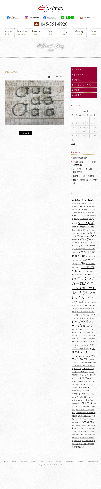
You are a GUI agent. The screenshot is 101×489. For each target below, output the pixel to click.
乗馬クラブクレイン (83, 409)
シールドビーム (77, 318)
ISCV (76, 219)
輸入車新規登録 (87, 441)
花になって (84, 437)
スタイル (77, 80)
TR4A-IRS (76, 233)
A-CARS (84, 206)
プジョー (77, 369)
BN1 (78, 209)
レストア (86, 403)
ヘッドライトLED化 (80, 372)
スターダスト (81, 329)
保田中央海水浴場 (82, 413)
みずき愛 (82, 242)
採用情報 (80, 461)
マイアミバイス (79, 381)
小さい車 (87, 422)
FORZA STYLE (78, 215)
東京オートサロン (79, 428)
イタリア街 (78, 248)
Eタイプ (91, 212)
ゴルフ (83, 308)
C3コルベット (77, 212)
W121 (82, 236)
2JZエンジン (82, 199)
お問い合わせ (70, 461)
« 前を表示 (25, 133)
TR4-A (92, 230)
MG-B (86, 223)
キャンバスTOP (83, 274)
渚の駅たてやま (84, 431)
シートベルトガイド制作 (86, 315)
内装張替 (88, 416)
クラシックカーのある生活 (84, 288)
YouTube (84, 239)
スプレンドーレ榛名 (85, 332)
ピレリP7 (91, 359)
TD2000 (79, 230)
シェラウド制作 (83, 311)
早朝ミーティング (88, 425)
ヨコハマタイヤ (80, 400)
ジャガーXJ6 (89, 318)
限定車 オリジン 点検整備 (83, 176)
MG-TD (75, 227)
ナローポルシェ (83, 345)
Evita (50, 8)
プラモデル (88, 369)
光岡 (80, 416)
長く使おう (85, 444)
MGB (87, 227)
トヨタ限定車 (82, 341)
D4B (85, 212)
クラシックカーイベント (83, 85)
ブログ (76, 90)
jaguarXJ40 (84, 219)
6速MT (85, 203)
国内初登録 (76, 422)
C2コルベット (88, 209)
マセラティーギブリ (83, 384)
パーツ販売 (23, 461)
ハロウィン (86, 356)
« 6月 (73, 144)
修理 (42, 461)
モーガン (81, 397)
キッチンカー (84, 271)
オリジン (89, 256)
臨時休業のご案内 (80, 158)
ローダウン (87, 406)
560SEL (77, 206)
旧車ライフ (78, 75)
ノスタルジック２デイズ (83, 352)
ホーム (6, 461)
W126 (88, 236)
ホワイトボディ (85, 375)
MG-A (74, 223)
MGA (81, 227)
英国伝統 (77, 441)
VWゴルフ (84, 233)
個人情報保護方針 (93, 461)
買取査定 (34, 461)
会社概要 (58, 461)
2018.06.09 (60, 77)
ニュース (77, 70)
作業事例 (77, 95)
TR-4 (85, 230)
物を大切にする (80, 434)
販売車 (14, 461)
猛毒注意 (90, 434)
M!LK (91, 219)
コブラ (85, 305)
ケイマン (77, 305)
